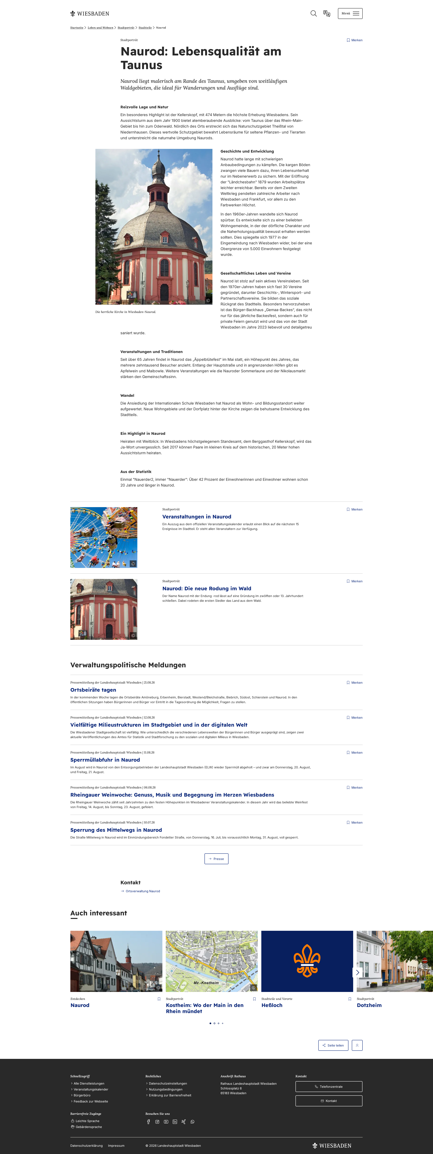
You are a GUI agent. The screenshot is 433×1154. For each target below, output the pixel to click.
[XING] (184, 1122)
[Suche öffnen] (313, 13)
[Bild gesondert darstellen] (199, 300)
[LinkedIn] (175, 1122)
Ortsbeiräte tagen (93, 690)
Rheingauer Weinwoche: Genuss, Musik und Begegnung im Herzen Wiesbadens (172, 795)
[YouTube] (166, 1122)
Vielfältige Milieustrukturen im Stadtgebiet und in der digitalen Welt (158, 725)
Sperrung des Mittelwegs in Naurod (116, 830)
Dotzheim (369, 1005)
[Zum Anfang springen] (357, 1045)
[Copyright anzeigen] (207, 300)
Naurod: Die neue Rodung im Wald (206, 588)
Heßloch (271, 1005)
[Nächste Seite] (357, 972)
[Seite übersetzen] (327, 13)
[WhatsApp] (192, 1122)
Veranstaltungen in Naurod (196, 516)
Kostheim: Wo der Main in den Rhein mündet (205, 1008)
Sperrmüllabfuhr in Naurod (105, 760)
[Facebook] (148, 1122)
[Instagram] (157, 1122)
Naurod (80, 1005)
